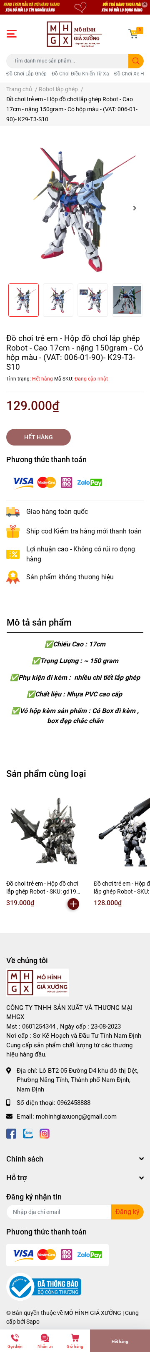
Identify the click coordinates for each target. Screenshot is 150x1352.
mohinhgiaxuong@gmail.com (76, 1116)
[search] (136, 61)
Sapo (33, 1321)
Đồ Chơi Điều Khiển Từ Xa (80, 74)
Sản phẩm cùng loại (46, 773)
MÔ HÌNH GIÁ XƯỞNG (92, 1312)
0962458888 (73, 1103)
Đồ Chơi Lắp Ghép (26, 74)
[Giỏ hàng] (133, 34)
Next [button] (134, 208)
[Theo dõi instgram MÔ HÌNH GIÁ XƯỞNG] (45, 1133)
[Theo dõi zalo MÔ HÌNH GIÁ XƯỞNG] (28, 1133)
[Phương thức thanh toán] (57, 482)
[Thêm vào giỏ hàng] (73, 904)
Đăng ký (127, 1212)
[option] (75, 208)
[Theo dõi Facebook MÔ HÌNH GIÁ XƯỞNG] (11, 1133)
